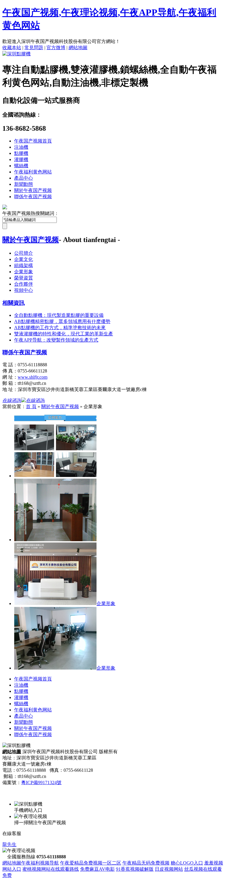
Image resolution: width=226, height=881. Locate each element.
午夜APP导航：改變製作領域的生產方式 (56, 339)
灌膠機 (21, 159)
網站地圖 (78, 47)
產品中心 (23, 177)
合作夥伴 (23, 284)
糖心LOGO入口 (187, 862)
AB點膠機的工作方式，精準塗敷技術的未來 (60, 327)
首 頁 (31, 406)
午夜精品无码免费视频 (146, 862)
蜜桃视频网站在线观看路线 (50, 869)
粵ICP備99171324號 (41, 782)
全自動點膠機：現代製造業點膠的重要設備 (59, 315)
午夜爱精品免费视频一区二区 (90, 862)
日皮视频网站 (169, 869)
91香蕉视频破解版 (135, 869)
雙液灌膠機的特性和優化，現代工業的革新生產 (63, 333)
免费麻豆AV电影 (97, 869)
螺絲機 (21, 165)
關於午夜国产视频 (33, 190)
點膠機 (21, 153)
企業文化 (23, 259)
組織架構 (23, 265)
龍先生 (9, 844)
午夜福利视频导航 (40, 862)
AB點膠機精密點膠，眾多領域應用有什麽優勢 (62, 321)
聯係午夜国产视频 (33, 196)
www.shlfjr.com (32, 377)
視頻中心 (23, 290)
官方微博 (55, 47)
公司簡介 (23, 253)
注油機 (21, 147)
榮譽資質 (23, 277)
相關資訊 (13, 303)
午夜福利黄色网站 (33, 171)
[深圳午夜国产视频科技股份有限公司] (16, 53)
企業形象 (23, 271)
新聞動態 (23, 184)
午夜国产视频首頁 (33, 140)
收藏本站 (11, 47)
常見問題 (33, 47)
